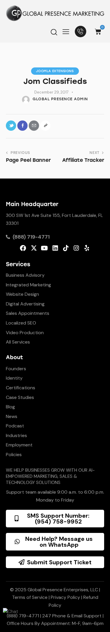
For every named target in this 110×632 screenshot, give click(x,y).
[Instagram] (76, 248)
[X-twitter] (33, 248)
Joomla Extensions (55, 71)
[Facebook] (23, 248)
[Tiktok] (65, 248)
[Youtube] (44, 248)
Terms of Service (30, 597)
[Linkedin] (55, 248)
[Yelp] (86, 248)
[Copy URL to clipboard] (45, 125)
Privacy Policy (65, 597)
